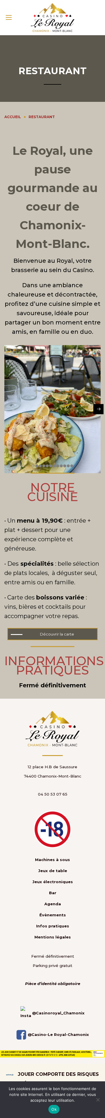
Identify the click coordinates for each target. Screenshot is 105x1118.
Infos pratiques (52, 926)
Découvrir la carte (57, 634)
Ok (54, 1109)
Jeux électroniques (52, 881)
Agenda (52, 904)
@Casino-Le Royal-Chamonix (58, 1034)
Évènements (52, 915)
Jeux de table (52, 870)
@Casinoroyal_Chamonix (58, 1013)
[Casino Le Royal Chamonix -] (52, 17)
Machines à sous (52, 859)
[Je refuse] (98, 1100)
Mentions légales (52, 937)
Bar (52, 892)
